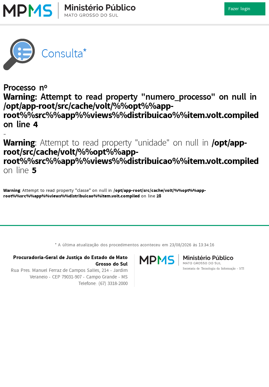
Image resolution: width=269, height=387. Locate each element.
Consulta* (64, 54)
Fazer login (240, 8)
